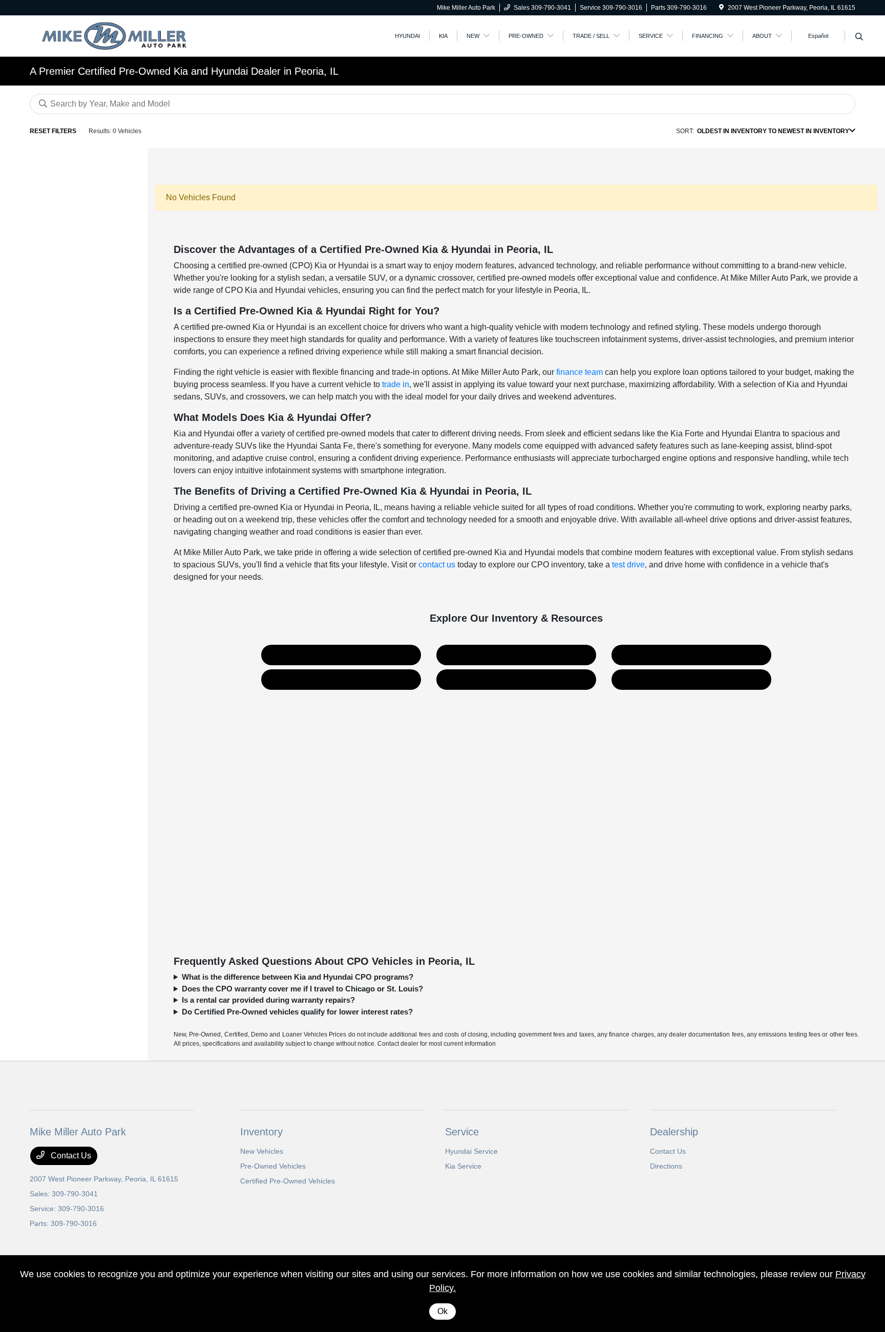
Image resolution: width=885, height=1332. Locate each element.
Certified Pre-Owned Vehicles (287, 1181)
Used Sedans (691, 654)
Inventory (261, 1131)
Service (462, 1131)
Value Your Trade (341, 679)
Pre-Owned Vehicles (273, 1166)
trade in (395, 384)
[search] (859, 37)
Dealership (674, 1131)
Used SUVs (341, 654)
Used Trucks (516, 654)
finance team (579, 372)
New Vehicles (261, 1151)
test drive (628, 564)
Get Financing (516, 679)
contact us (436, 564)
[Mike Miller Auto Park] (118, 35)
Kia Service (463, 1166)
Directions (666, 1166)
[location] (721, 7)
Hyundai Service (471, 1151)
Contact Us (691, 679)
